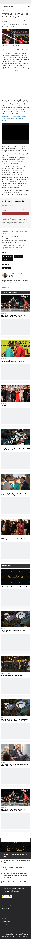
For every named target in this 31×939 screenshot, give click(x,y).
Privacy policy (5, 908)
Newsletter (26, 49)
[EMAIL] (12, 276)
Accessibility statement (7, 915)
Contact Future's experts (8, 905)
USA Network (18, 256)
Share (5, 49)
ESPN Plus (5, 260)
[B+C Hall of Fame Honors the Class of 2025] (15, 850)
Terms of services (19, 218)
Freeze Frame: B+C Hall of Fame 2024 (15, 882)
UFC (11, 260)
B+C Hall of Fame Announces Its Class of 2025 (16, 861)
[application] (15, 132)
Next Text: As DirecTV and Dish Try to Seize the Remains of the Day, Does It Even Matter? (15, 875)
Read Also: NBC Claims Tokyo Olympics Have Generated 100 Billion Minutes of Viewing (14, 118)
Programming (5, 10)
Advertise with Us (6, 921)
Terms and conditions (7, 902)
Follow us (18, 49)
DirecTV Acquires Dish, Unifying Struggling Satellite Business (13, 868)
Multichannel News (19, 20)
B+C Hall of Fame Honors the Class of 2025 (15, 855)
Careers (4, 918)
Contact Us (4, 924)
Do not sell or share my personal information (13, 928)
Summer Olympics (7, 256)
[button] (2, 6)
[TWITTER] (10, 276)
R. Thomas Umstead (8, 20)
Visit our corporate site (13, 891)
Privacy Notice (21, 219)
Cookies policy (5, 911)
